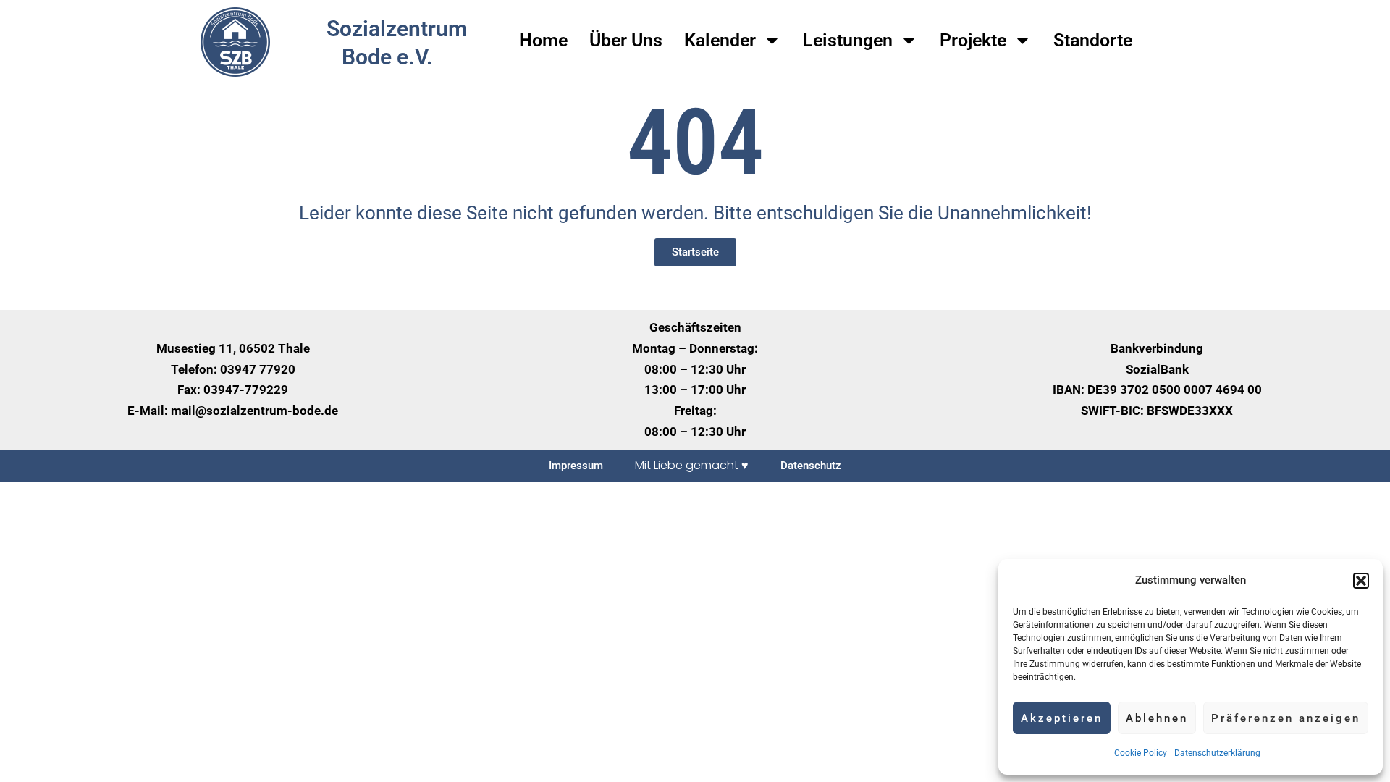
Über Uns (625, 40)
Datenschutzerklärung (1217, 753)
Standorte (1092, 40)
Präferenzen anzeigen (1285, 718)
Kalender (720, 40)
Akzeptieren (1062, 718)
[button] (1361, 580)
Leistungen (848, 40)
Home (543, 40)
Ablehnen (1157, 718)
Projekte (973, 40)
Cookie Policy (1140, 753)
